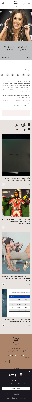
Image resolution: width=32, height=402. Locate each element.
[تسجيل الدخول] (24, 4)
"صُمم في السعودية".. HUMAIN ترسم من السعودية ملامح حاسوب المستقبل (17, 179)
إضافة (5, 361)
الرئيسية (28, 57)
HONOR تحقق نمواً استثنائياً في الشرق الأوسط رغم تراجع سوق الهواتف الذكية (17, 320)
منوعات (8, 355)
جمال (13, 355)
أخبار (29, 184)
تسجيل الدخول (16, 388)
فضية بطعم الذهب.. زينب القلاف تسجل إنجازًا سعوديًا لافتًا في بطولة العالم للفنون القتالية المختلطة (16, 221)
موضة (21, 355)
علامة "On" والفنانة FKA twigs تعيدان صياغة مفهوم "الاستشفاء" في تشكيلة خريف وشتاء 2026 (16, 278)
